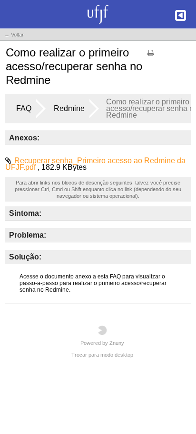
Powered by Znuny (102, 343)
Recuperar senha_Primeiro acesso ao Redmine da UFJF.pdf (95, 164)
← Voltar (14, 34)
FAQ (23, 108)
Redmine (69, 108)
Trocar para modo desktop (102, 355)
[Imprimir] (150, 56)
